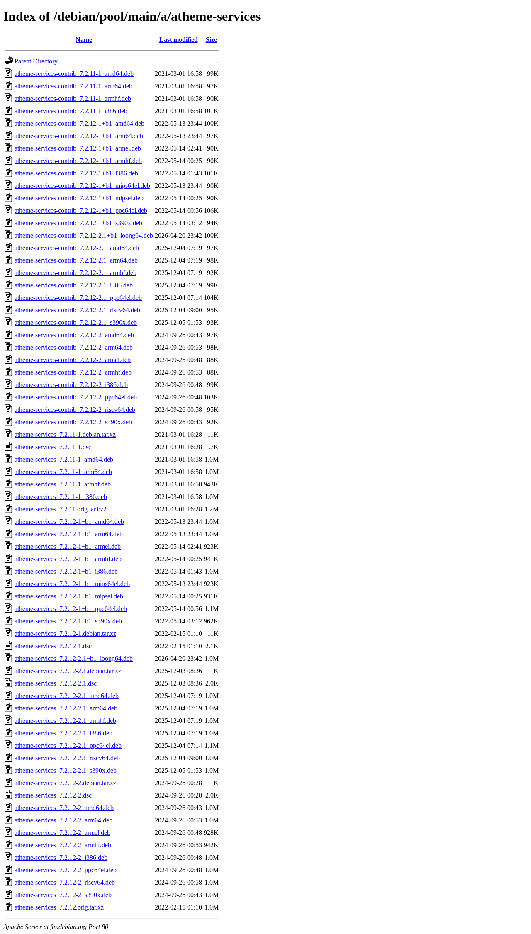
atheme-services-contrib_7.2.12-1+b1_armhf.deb (78, 160)
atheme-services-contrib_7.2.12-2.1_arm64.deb (76, 260)
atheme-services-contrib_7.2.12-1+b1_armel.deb (78, 148)
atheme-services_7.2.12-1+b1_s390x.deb (68, 621)
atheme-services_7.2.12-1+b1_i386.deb (66, 571)
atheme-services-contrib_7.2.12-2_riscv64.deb (75, 409)
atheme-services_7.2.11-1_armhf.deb (63, 484)
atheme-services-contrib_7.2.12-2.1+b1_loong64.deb (84, 235)
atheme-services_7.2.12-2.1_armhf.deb (65, 720)
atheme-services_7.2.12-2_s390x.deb (63, 894)
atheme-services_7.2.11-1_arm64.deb (63, 471)
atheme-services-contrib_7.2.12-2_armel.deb (73, 359)
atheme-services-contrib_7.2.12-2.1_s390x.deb (76, 322)
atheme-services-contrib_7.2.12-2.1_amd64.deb (77, 247)
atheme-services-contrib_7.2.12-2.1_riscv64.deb (77, 310)
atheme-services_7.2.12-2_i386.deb (61, 857)
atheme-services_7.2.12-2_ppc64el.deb (66, 869)
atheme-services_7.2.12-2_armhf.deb (63, 845)
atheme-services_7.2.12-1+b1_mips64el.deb (72, 583)
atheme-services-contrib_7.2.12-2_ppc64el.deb (76, 397)
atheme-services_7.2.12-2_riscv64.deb (65, 882)
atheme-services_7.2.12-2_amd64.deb (64, 807)
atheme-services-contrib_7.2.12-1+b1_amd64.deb (79, 123)
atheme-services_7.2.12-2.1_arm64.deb (66, 708)
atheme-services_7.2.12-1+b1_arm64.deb (69, 534)
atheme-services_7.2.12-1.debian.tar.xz (65, 633)
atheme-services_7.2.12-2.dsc (53, 795)
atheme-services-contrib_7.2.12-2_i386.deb (71, 384)
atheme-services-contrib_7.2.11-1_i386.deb (71, 110)
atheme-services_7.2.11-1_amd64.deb (64, 459)
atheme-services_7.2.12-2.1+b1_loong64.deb (74, 658)
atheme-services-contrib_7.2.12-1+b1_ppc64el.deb (81, 210)
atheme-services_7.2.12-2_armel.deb (62, 832)
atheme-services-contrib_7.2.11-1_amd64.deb (74, 73)
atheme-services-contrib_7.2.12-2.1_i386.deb (74, 285)
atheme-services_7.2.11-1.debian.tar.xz (65, 434)
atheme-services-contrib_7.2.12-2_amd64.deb (74, 334)
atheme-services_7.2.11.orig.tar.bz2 (61, 509)
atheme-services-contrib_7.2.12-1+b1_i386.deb (76, 173)
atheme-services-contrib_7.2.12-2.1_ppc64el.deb (78, 297)
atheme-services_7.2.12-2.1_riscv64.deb (67, 757)
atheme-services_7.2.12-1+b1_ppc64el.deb (71, 608)
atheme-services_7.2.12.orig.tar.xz (59, 907)
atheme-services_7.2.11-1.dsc (53, 446)
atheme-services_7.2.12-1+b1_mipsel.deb (69, 596)
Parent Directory (36, 61)
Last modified (178, 39)
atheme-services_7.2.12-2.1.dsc (56, 683)
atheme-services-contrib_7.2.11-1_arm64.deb (73, 86)
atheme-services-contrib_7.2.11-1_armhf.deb (73, 98)
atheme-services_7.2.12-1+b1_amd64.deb (69, 521)
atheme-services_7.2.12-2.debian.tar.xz (65, 782)
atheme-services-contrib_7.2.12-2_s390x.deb (73, 422)
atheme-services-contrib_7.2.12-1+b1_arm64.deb (79, 135)
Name (84, 39)
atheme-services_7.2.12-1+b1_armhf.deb (68, 558)
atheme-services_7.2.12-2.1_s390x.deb (66, 770)
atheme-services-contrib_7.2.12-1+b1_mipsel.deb (79, 198)
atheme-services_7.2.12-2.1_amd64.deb (67, 695)
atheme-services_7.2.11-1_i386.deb (61, 496)
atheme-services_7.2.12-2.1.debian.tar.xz (68, 670)
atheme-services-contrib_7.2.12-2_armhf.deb (73, 372)
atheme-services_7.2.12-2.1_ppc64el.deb (68, 745)
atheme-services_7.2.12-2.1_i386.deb (63, 733)
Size (211, 39)
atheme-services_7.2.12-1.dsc (53, 645)
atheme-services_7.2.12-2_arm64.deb (63, 820)
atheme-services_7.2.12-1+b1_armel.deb (68, 546)
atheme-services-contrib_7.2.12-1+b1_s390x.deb (78, 222)
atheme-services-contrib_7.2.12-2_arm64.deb (74, 347)
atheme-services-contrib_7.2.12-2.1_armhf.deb (75, 272)
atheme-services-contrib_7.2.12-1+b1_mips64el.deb (82, 185)
